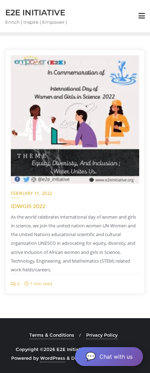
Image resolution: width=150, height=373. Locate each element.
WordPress (52, 358)
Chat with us (109, 356)
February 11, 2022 (31, 193)
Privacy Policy (102, 335)
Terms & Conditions (51, 335)
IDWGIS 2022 (28, 206)
